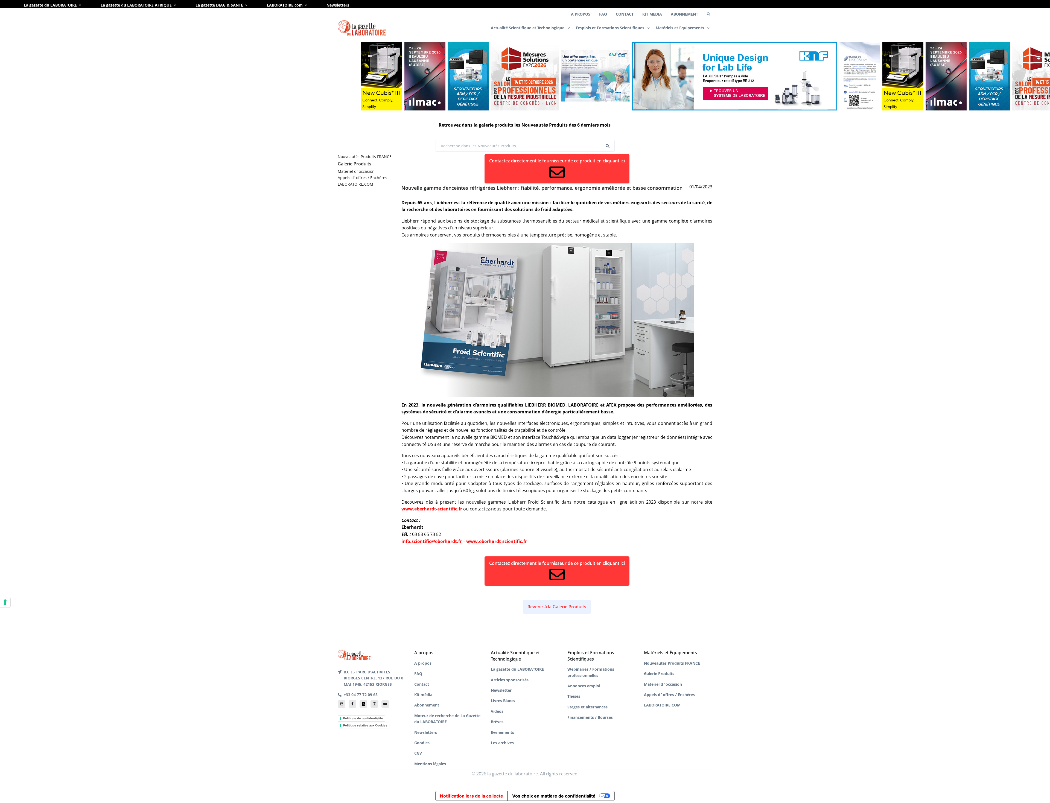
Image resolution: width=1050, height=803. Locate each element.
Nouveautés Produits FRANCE (365, 156)
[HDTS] (468, 76)
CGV (418, 753)
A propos (422, 663)
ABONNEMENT (684, 14)
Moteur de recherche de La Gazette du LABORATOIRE (447, 718)
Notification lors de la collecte (471, 796)
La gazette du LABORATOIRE (50, 5)
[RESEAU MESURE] (525, 76)
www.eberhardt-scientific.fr (431, 509)
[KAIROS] (859, 76)
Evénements (502, 732)
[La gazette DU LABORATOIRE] (354, 655)
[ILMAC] (424, 76)
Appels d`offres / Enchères (362, 177)
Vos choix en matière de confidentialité (554, 796)
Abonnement (426, 705)
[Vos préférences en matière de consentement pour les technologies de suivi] (5, 602)
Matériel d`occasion (356, 171)
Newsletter (501, 690)
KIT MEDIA (652, 14)
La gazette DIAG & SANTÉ (219, 5)
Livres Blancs (503, 700)
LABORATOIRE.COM (355, 184)
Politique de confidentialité (363, 718)
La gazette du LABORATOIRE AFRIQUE (136, 5)
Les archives (502, 742)
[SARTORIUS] (381, 76)
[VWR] (595, 76)
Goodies (422, 742)
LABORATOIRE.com (285, 5)
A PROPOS (580, 14)
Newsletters (337, 5)
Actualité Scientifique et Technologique (528, 27)
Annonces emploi (583, 685)
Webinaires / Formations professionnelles (590, 672)
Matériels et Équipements (680, 27)
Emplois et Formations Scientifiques (610, 27)
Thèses (573, 696)
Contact (421, 684)
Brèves (497, 721)
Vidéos (497, 711)
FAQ (603, 14)
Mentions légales (430, 763)
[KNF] (734, 76)
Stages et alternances (587, 706)
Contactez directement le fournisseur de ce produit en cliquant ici (557, 161)
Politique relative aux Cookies (365, 725)
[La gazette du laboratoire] (362, 28)
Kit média (423, 694)
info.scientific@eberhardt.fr (431, 541)
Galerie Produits (354, 164)
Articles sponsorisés (510, 679)
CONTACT (625, 14)
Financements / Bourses (590, 717)
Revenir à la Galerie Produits (556, 607)
